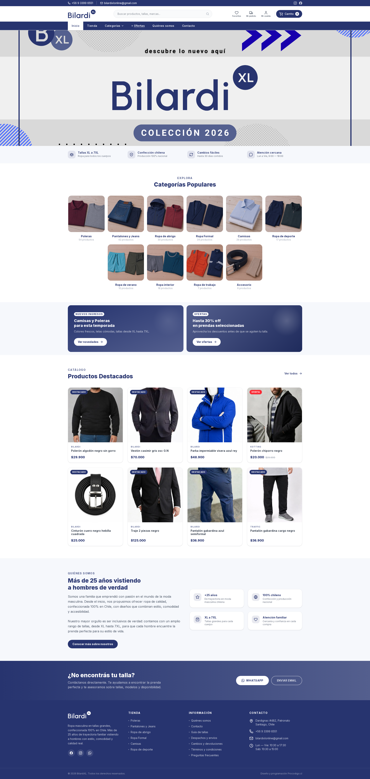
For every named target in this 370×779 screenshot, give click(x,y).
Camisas (136, 743)
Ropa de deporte (142, 749)
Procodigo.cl (295, 773)
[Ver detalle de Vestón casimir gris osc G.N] (155, 415)
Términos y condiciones (206, 749)
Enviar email (286, 680)
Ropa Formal (138, 737)
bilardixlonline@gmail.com (120, 3)
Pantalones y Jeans (143, 726)
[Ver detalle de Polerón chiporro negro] (274, 415)
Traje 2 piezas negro (145, 530)
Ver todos (291, 373)
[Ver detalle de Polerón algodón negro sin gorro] (95, 415)
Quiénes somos (163, 25)
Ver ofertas (204, 341)
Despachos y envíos (204, 737)
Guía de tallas (199, 732)
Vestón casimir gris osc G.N (150, 450)
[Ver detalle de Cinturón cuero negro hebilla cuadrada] (95, 495)
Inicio (75, 25)
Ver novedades (88, 341)
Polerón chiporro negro (266, 450)
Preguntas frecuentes (205, 755)
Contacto (188, 25)
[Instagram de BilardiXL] (295, 3)
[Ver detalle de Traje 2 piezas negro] (155, 495)
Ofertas (139, 25)
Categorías (112, 25)
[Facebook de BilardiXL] (300, 3)
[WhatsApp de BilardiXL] (89, 753)
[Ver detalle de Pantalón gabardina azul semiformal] (215, 495)
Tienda (92, 25)
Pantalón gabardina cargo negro (272, 530)
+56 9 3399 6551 (82, 3)
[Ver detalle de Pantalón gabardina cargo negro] (274, 495)
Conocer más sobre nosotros (92, 644)
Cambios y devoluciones (207, 743)
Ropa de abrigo (141, 732)
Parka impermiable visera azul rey (214, 450)
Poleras (135, 720)
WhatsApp (254, 680)
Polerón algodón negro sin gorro (93, 450)
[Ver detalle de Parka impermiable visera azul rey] (215, 415)
